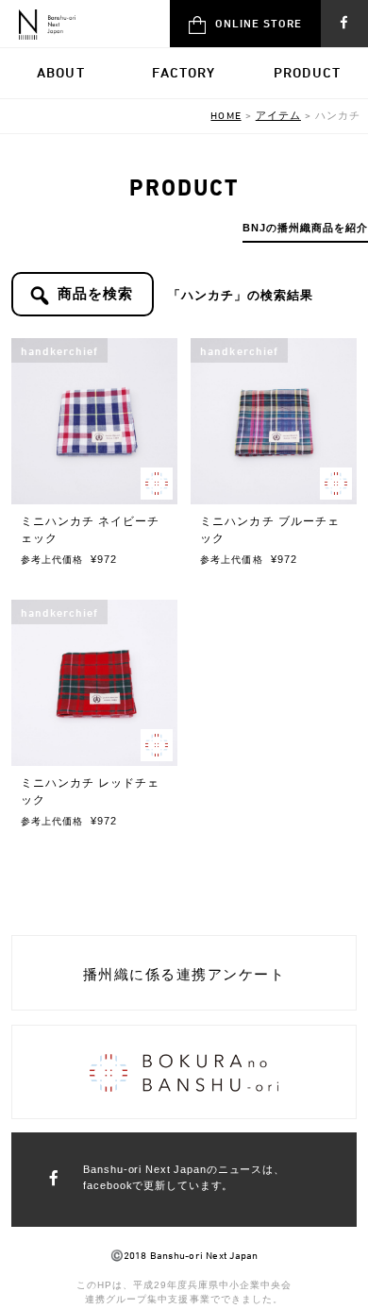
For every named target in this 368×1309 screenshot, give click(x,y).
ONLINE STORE (258, 22)
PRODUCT (307, 72)
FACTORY (183, 72)
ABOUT (61, 72)
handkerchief (59, 350)
